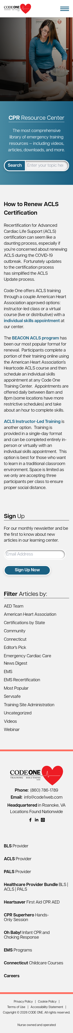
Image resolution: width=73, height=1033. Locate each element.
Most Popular (16, 688)
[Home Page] (17, 8)
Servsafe (12, 697)
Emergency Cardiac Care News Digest (27, 660)
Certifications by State (24, 623)
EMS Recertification (22, 680)
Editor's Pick (15, 648)
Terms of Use (16, 1007)
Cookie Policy (47, 1001)
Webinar (12, 730)
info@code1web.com (36, 797)
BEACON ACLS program (35, 338)
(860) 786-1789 (36, 790)
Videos (10, 721)
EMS (8, 672)
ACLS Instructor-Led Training (32, 422)
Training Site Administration (29, 705)
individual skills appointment (32, 321)
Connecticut (15, 639)
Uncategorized (18, 713)
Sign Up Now (27, 570)
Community (15, 631)
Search (15, 165)
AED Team (13, 606)
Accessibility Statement (47, 1007)
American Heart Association (30, 614)
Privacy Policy (23, 1001)
